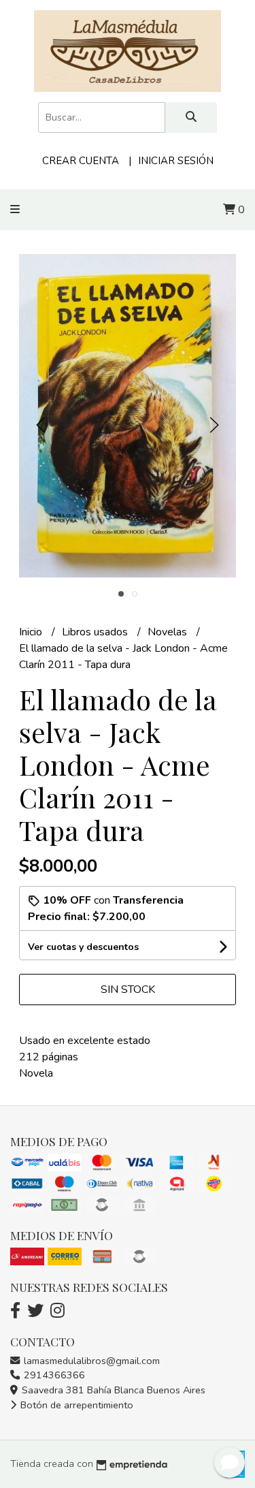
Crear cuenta (80, 161)
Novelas (169, 631)
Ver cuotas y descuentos (83, 946)
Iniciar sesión (176, 161)
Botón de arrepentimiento (75, 1405)
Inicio (32, 631)
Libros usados (96, 631)
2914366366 (53, 1375)
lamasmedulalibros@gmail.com (90, 1360)
